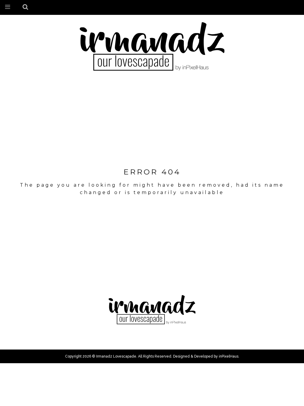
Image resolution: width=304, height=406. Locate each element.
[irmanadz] (152, 46)
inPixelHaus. (229, 356)
